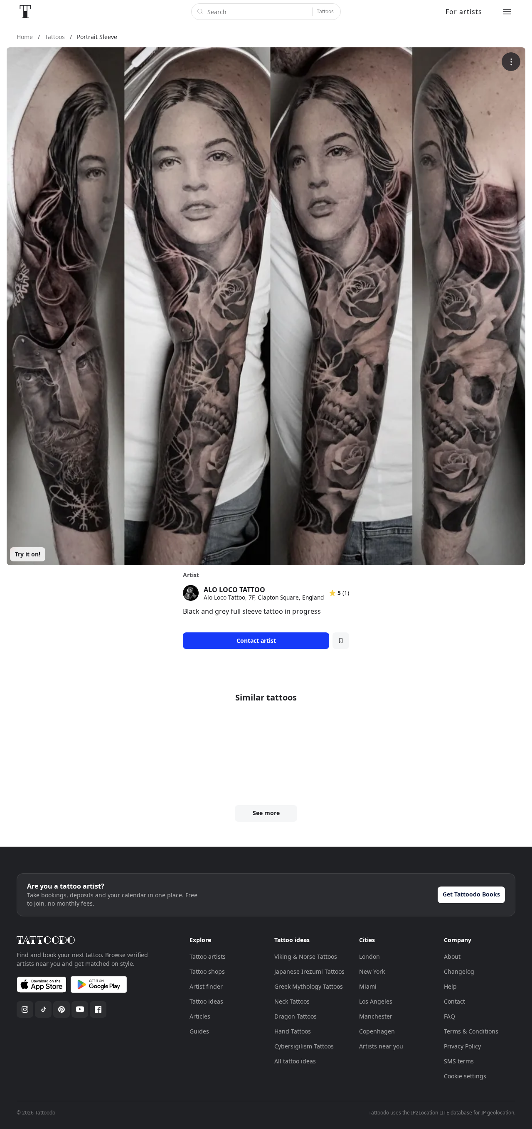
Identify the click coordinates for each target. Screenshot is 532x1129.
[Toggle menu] (507, 11)
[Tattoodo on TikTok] (43, 1009)
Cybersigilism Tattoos (304, 1046)
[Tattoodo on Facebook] (98, 1009)
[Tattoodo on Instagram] (25, 1009)
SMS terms (459, 1061)
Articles (200, 1016)
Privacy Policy (462, 1046)
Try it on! (27, 554)
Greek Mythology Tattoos (308, 986)
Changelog (459, 971)
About (452, 956)
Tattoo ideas (206, 1001)
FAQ (449, 1016)
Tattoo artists (208, 956)
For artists (464, 11)
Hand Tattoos (292, 1031)
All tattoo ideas (295, 1061)
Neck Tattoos (292, 1001)
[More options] (511, 61)
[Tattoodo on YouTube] (79, 1009)
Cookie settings (465, 1076)
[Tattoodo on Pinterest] (61, 1009)
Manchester (375, 1016)
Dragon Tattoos (295, 1016)
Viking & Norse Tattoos (305, 956)
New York (372, 971)
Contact (454, 1001)
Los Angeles (375, 1001)
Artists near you (381, 1046)
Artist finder (206, 986)
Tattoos (325, 11)
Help (450, 986)
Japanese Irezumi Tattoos (309, 971)
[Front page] (25, 11)
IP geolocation (497, 1112)
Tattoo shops (207, 971)
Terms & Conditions (471, 1031)
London (369, 956)
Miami (368, 986)
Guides (199, 1031)
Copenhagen (377, 1031)
